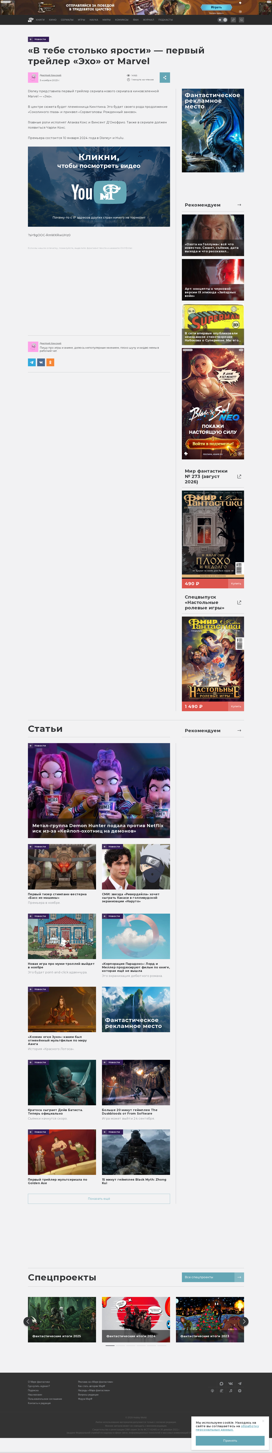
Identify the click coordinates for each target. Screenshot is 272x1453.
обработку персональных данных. (227, 1427)
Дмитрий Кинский (50, 75)
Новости (40, 39)
